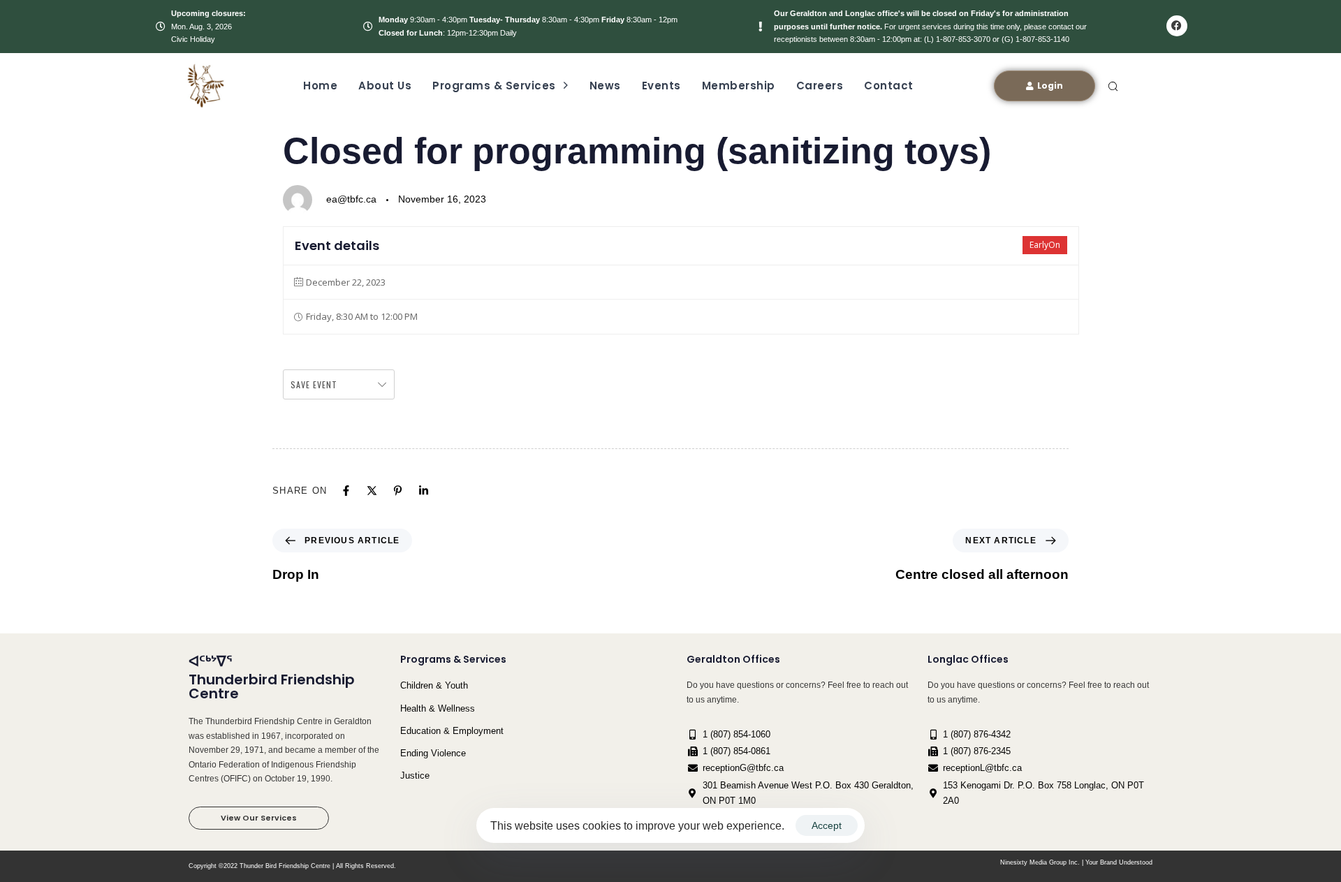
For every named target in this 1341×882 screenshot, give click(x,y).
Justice (415, 775)
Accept (827, 825)
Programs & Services (494, 85)
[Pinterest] (398, 490)
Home (320, 85)
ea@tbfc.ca (351, 199)
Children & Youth (434, 685)
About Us (384, 85)
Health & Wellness (437, 708)
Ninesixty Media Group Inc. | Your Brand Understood (1076, 862)
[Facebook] (1176, 25)
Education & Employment (452, 731)
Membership (738, 85)
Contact (889, 85)
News (605, 85)
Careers (820, 85)
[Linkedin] (423, 490)
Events (661, 85)
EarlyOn (1044, 245)
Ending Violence (433, 753)
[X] (372, 490)
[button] (1113, 86)
